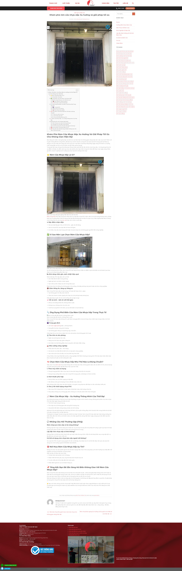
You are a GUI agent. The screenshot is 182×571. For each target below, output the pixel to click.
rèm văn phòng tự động (122, 104)
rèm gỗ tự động (120, 88)
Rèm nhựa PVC (51, 216)
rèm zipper (131, 106)
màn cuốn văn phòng (128, 51)
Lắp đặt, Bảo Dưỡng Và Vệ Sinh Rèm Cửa (125, 34)
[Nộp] (133, 13)
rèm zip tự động (120, 113)
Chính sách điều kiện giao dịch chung (77, 531)
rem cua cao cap (127, 53)
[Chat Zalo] (2, 568)
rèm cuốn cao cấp (121, 65)
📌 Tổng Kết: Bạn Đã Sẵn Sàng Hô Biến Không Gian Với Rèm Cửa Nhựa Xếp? (63, 129)
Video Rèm (105, 3)
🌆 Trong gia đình (56, 107)
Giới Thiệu (66, 3)
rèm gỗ (126, 85)
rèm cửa (58, 364)
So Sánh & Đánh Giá (121, 37)
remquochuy (86, 19)
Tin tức (116, 3)
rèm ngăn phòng (56, 325)
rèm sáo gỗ (128, 95)
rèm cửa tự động (129, 81)
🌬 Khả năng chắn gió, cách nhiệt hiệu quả (62, 100)
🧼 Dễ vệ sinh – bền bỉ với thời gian (60, 102)
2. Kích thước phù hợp (57, 115)
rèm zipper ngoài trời (122, 109)
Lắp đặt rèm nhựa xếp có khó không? (61, 124)
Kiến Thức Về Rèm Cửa (79, 12)
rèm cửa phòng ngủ (121, 79)
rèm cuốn (131, 62)
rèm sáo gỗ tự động (121, 97)
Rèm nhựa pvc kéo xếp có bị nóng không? (62, 123)
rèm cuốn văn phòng (121, 74)
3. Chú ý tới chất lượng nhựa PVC (60, 117)
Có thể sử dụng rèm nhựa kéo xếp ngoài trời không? (64, 125)
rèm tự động (120, 102)
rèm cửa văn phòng (121, 83)
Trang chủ (53, 3)
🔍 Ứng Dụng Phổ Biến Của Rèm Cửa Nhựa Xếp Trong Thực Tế (63, 105)
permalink (96, 495)
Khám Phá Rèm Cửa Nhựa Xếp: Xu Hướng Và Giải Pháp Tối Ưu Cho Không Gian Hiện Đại (62, 93)
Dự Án (77, 3)
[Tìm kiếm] (133, 3)
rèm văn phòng (127, 102)
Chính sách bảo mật (73, 527)
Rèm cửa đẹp (120, 85)
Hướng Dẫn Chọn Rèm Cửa (124, 25)
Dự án (118, 22)
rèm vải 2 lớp (120, 106)
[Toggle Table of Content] (76, 90)
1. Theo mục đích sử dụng (58, 114)
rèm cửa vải (130, 83)
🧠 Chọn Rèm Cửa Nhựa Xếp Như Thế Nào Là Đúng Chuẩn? (63, 112)
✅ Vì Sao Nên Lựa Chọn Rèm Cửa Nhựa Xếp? (61, 98)
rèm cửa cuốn (129, 76)
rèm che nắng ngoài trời (122, 62)
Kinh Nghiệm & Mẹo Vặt (123, 30)
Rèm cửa (130, 74)
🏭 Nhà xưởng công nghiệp (58, 109)
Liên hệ (125, 3)
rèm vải (64, 220)
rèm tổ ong (119, 99)
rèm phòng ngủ (120, 95)
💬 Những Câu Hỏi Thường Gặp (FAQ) (59, 121)
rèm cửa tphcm (120, 81)
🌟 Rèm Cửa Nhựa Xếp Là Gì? (57, 95)
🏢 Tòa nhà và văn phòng (58, 108)
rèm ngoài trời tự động (122, 92)
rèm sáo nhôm (130, 97)
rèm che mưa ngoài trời (122, 58)
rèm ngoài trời (120, 90)
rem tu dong (120, 55)
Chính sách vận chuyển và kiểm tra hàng (78, 533)
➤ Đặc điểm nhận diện (57, 97)
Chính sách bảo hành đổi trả (75, 529)
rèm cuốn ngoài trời (121, 69)
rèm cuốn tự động (121, 72)
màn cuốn (119, 51)
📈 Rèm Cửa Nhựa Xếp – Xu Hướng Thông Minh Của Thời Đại (64, 119)
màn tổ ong (119, 53)
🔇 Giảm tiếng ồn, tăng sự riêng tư (60, 101)
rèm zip (126, 106)
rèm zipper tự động (121, 111)
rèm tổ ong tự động (127, 99)
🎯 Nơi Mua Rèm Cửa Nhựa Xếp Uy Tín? (60, 127)
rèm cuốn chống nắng (122, 67)
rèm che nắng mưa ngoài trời (123, 60)
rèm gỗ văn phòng (129, 88)
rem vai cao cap (127, 55)
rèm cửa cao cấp (120, 76)
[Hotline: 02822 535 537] (2, 565)
